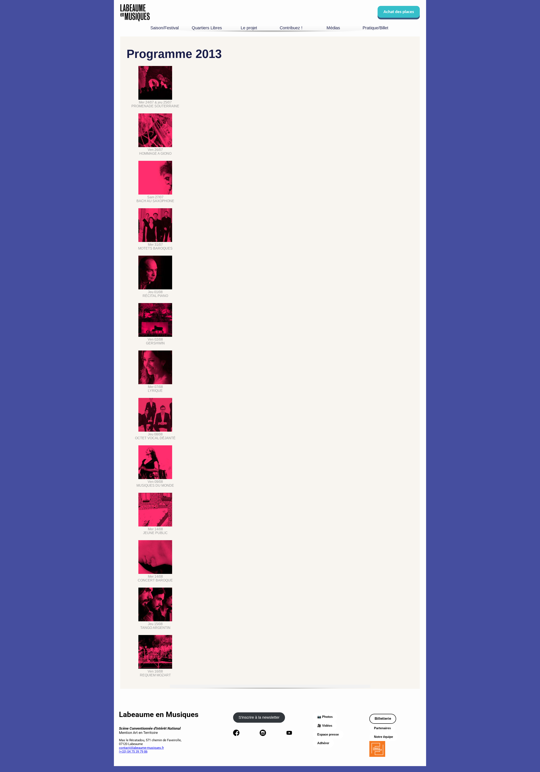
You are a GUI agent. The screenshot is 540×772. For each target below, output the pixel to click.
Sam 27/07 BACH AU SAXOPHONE (155, 199)
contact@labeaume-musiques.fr (141, 748)
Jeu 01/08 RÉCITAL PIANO (155, 294)
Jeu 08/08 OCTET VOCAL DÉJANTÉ (155, 436)
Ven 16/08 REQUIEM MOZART (155, 673)
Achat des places (398, 12)
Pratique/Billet (375, 28)
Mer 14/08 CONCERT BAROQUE (155, 578)
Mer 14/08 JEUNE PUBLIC (155, 531)
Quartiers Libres (207, 28)
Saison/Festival (164, 28)
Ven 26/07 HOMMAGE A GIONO (155, 151)
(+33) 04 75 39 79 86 (133, 751)
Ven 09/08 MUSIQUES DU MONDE (155, 483)
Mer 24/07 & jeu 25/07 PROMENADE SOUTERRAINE (155, 104)
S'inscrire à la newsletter (259, 717)
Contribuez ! (291, 28)
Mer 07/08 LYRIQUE (155, 388)
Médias (333, 28)
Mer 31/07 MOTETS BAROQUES (155, 246)
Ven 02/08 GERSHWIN (155, 341)
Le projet (249, 28)
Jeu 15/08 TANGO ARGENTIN (155, 626)
